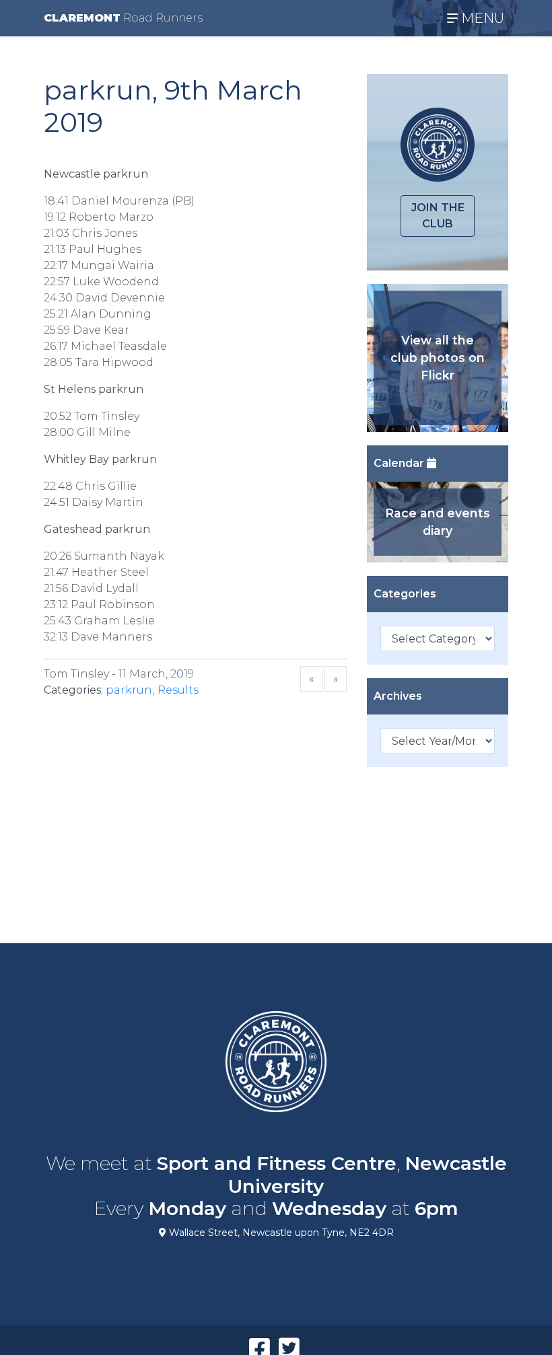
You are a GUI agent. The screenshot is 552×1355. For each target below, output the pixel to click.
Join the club (437, 215)
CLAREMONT (123, 17)
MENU (481, 18)
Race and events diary (437, 522)
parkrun (129, 690)
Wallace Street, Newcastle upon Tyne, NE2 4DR (280, 1232)
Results (178, 690)
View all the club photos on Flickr (437, 358)
